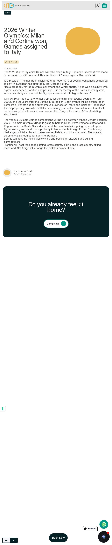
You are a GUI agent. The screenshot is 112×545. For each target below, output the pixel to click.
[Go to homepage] (16, 5)
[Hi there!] (104, 537)
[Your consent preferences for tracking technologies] (3, 409)
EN (6, 540)
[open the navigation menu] (104, 5)
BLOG (7, 13)
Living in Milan (11, 62)
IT (14, 540)
